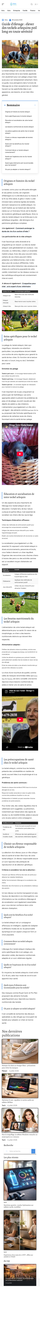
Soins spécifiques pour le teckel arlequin (18, 116)
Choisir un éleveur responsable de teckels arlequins (19, 138)
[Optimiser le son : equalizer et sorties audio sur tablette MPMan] (20, 1086)
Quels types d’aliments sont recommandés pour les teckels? (19, 164)
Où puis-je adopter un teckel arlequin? (18, 169)
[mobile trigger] (3, 4)
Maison (4, 1071)
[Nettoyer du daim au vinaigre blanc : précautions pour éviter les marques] (20, 1051)
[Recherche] (31, 4)
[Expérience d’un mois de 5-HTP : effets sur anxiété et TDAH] (20, 1230)
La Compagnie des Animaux (18, 652)
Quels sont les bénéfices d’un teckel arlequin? (17, 145)
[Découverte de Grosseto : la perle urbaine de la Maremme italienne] (20, 1275)
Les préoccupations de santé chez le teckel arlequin (19, 132)
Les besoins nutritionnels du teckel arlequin (19, 127)
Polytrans (9, 679)
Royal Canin (30, 410)
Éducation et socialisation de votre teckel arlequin (19, 121)
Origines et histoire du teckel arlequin (17, 112)
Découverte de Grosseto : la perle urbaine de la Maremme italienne (20, 1279)
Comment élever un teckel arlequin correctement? (17, 151)
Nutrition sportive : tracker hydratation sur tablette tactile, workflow (18, 1206)
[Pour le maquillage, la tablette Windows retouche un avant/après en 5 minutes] (20, 1120)
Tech (3, 1105)
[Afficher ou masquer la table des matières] (28, 105)
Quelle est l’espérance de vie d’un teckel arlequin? (18, 158)
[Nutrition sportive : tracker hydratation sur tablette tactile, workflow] (20, 1180)
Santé (5, 1202)
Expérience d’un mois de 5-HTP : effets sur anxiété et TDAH (18, 1256)
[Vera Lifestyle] (13, 4)
